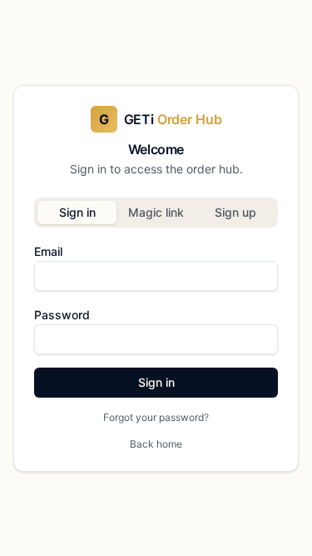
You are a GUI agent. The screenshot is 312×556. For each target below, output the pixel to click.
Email (48, 251)
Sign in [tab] (77, 212)
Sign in (156, 382)
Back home (156, 444)
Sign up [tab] (235, 212)
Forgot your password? (156, 417)
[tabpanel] (156, 332)
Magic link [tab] (156, 212)
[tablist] (156, 213)
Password (62, 315)
